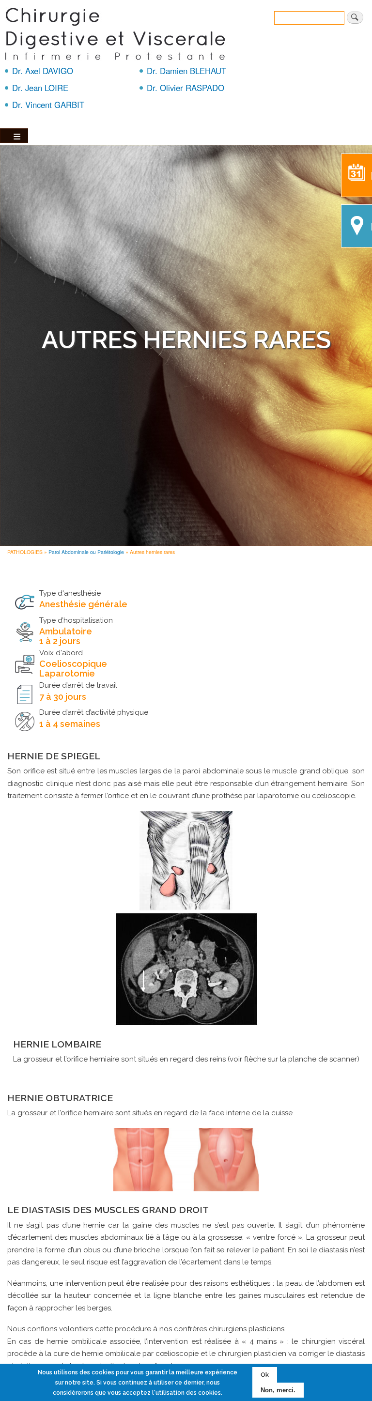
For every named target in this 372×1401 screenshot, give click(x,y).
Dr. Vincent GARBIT (48, 104)
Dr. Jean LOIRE (40, 87)
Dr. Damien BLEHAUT (186, 71)
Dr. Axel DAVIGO (42, 71)
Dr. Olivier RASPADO (185, 87)
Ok (265, 1374)
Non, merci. (278, 1390)
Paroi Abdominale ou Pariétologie (86, 551)
